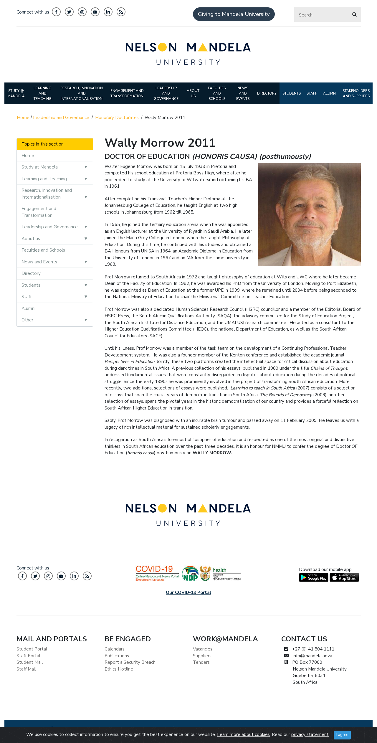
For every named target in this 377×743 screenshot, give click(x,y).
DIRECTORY (267, 93)
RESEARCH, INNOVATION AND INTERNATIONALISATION (81, 93)
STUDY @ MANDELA (16, 93)
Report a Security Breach (130, 662)
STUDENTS (291, 93)
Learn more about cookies (243, 734)
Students (31, 285)
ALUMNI (330, 93)
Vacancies (202, 649)
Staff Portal (28, 656)
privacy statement (310, 734)
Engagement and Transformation (39, 212)
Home (23, 117)
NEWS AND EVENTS (242, 93)
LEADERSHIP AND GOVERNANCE (166, 93)
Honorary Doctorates (117, 117)
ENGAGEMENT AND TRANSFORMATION (127, 93)
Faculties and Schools (43, 250)
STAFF (312, 93)
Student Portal (31, 649)
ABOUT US (193, 93)
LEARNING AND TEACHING (43, 93)
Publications (117, 656)
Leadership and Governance (61, 117)
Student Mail (29, 662)
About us (31, 239)
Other (27, 320)
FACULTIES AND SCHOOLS (217, 93)
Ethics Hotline (119, 669)
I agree (342, 734)
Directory (31, 273)
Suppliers (202, 656)
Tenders (201, 662)
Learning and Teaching (44, 179)
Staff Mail (26, 669)
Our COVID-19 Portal (188, 592)
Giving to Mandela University (234, 14)
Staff (27, 297)
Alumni (28, 308)
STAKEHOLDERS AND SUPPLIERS (356, 93)
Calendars (115, 649)
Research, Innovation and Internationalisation (47, 193)
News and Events (39, 262)
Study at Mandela (40, 167)
